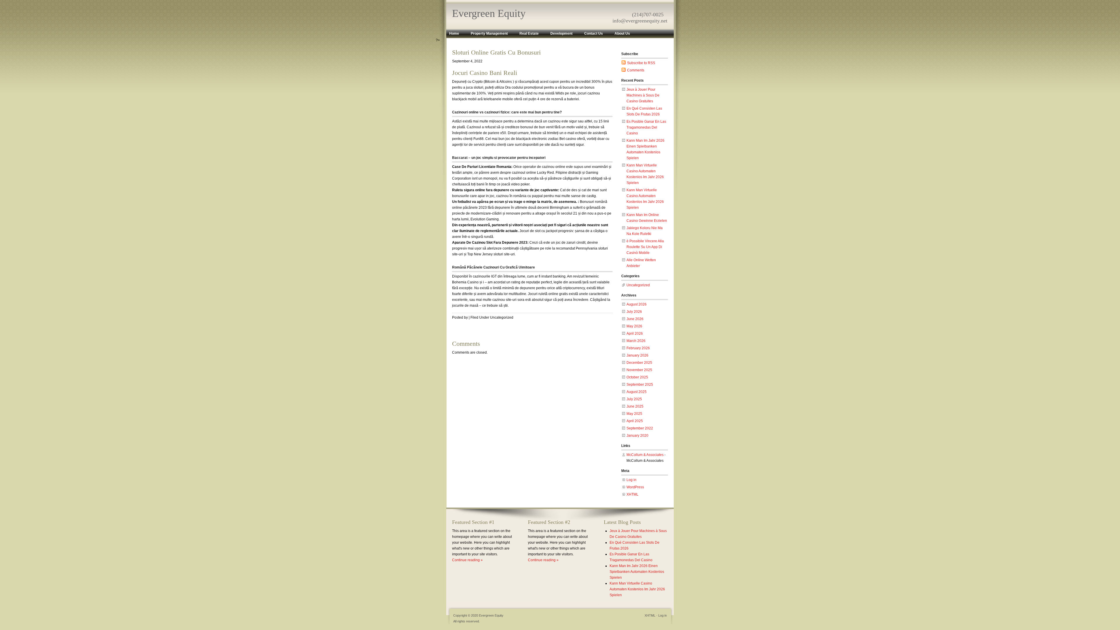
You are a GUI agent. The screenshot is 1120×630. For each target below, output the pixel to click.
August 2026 (636, 304)
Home (454, 33)
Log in (631, 480)
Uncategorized (638, 285)
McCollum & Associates (645, 455)
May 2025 (634, 414)
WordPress (635, 487)
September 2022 (639, 428)
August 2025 (636, 392)
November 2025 (639, 370)
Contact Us (593, 33)
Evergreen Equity (489, 13)
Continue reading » (467, 560)
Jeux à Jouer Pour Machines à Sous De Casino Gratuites (642, 95)
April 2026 (634, 333)
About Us (622, 33)
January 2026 (637, 355)
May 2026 (634, 326)
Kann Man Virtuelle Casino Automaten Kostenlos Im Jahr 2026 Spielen (637, 589)
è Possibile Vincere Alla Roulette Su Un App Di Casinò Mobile (645, 247)
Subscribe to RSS (641, 63)
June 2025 (634, 406)
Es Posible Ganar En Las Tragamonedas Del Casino (646, 127)
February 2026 (638, 348)
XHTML (632, 494)
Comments (635, 70)
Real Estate (529, 33)
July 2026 (634, 312)
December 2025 (639, 363)
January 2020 (637, 436)
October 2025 (637, 377)
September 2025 (639, 384)
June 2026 (634, 319)
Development (561, 33)
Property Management (489, 33)
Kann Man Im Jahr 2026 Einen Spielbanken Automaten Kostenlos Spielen (637, 572)
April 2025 (634, 421)
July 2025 (634, 399)
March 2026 (635, 341)
